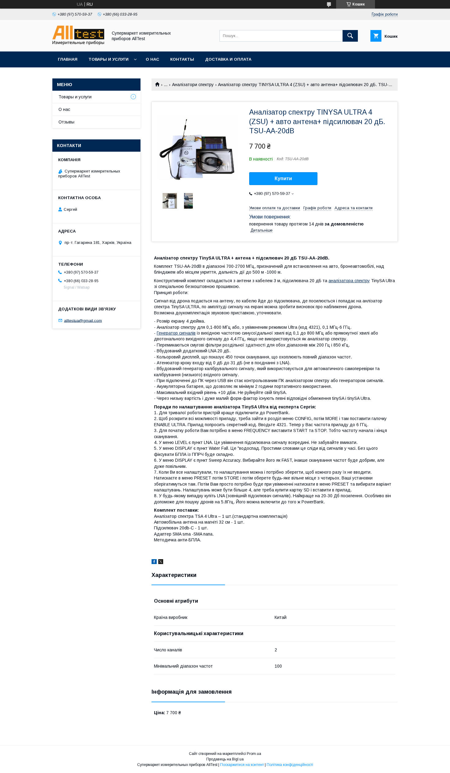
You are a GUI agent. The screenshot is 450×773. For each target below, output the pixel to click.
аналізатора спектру (349, 280)
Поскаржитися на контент (242, 765)
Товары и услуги (108, 59)
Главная (67, 59)
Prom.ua (254, 754)
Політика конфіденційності (290, 765)
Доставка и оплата (228, 59)
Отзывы (66, 121)
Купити (283, 178)
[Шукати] (350, 36)
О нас (152, 59)
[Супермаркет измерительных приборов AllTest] (78, 43)
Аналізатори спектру (193, 84)
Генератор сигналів (176, 333)
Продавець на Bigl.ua (225, 759)
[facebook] (154, 562)
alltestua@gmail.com (83, 320)
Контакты (182, 59)
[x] (160, 562)
